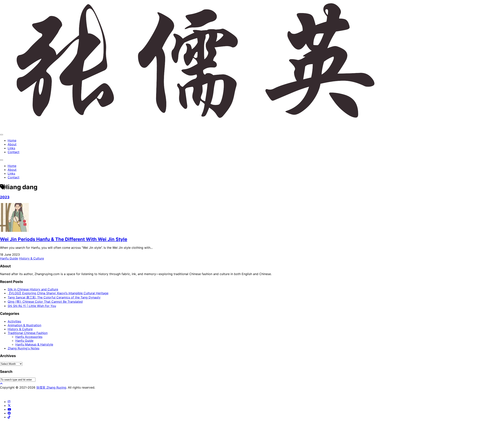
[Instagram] (9, 402)
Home (12, 140)
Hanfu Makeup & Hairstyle (34, 344)
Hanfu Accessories (28, 337)
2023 (4, 197)
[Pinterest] (9, 413)
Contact (13, 152)
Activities (14, 321)
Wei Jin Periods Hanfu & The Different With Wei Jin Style (63, 239)
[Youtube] (9, 409)
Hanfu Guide (9, 258)
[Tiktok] (9, 417)
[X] (9, 405)
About (12, 144)
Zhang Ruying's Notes (23, 348)
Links (11, 148)
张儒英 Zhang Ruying (51, 387)
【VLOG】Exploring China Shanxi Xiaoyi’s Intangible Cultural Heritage (58, 293)
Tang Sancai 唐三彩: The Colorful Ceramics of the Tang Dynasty (54, 297)
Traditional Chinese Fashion (28, 333)
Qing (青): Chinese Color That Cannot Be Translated (45, 301)
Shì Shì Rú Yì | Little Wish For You (32, 306)
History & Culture (31, 258)
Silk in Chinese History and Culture (33, 289)
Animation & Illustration (24, 325)
